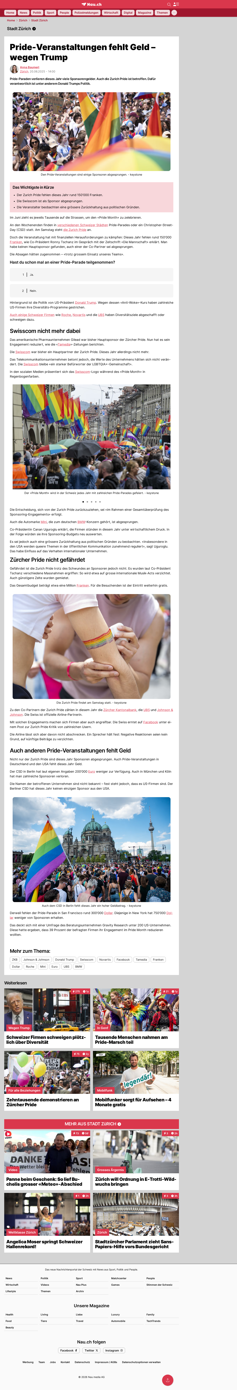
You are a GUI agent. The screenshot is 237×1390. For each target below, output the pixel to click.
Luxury (115, 1314)
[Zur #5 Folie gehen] (100, 501)
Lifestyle (11, 1291)
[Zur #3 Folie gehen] (91, 501)
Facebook (150, 722)
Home (11, 20)
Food (9, 1320)
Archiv (80, 1291)
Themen (46, 1291)
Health (9, 1314)
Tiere (44, 1320)
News (9, 1278)
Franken (16, 242)
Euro (91, 771)
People (150, 1278)
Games (115, 1284)
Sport (79, 1278)
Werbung (28, 1362)
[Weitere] (174, 12)
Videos (45, 1284)
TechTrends (153, 1320)
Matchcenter (118, 1278)
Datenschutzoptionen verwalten (141, 1362)
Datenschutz (82, 1362)
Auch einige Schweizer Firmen (32, 315)
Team (41, 1362)
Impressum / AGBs (106, 1362)
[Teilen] (167, 1380)
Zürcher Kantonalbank (119, 710)
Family (150, 1314)
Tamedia (64, 344)
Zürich (23, 20)
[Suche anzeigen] (169, 4)
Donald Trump (85, 302)
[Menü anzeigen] (176, 4)
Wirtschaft (12, 1284)
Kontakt (65, 1362)
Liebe (79, 1314)
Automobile (118, 1320)
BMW (81, 522)
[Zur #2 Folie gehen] (87, 501)
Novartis (79, 315)
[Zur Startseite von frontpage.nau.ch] (91, 4)
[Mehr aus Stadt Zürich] (91, 1124)
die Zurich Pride (74, 230)
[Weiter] (167, 442)
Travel (79, 1320)
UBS (101, 315)
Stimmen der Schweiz (159, 1284)
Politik (44, 1278)
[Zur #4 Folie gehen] (96, 501)
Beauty (10, 1327)
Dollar (108, 913)
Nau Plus (81, 1284)
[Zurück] (16, 442)
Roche (66, 315)
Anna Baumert (29, 67)
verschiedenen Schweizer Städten (82, 225)
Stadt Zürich (39, 20)
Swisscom (22, 352)
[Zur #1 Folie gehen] (83, 501)
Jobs (53, 1362)
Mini (44, 522)
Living (44, 1314)
